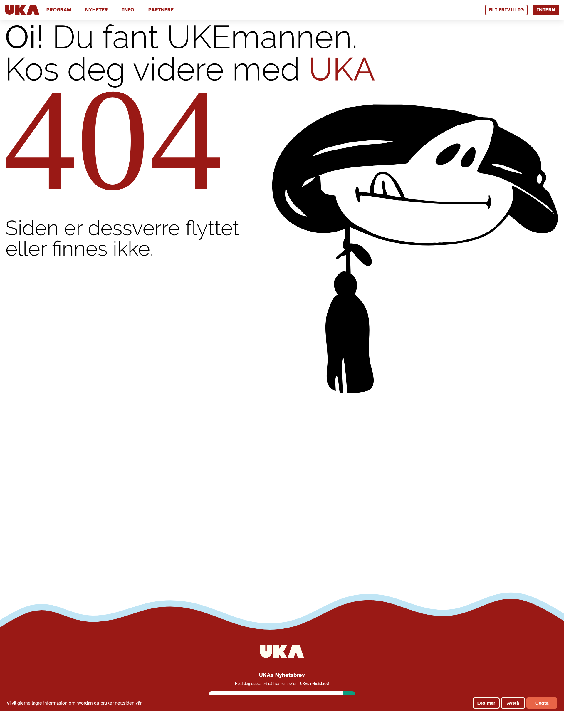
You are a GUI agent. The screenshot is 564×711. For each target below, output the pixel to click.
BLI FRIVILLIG (506, 10)
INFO (128, 10)
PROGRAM (58, 10)
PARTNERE (161, 10)
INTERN (546, 10)
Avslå (513, 703)
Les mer (486, 703)
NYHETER (96, 10)
